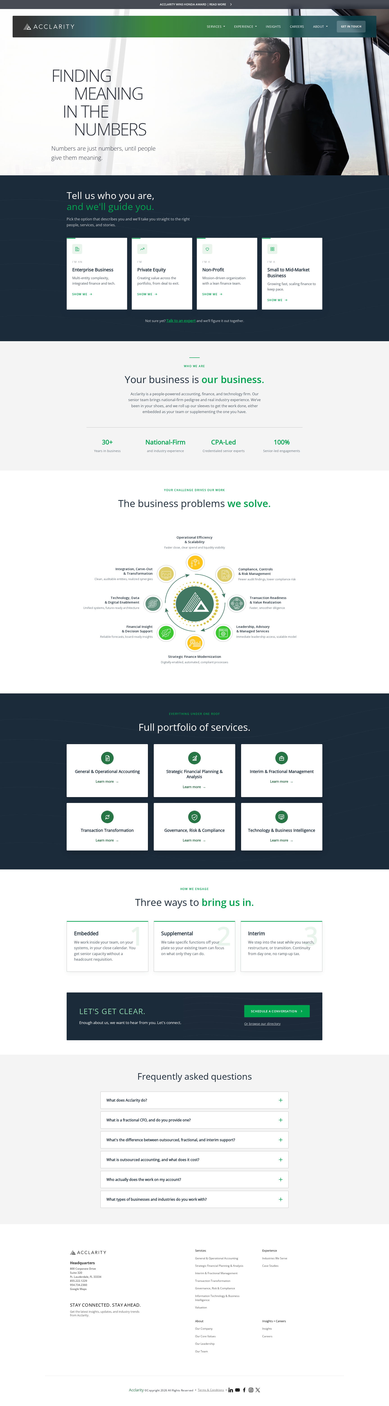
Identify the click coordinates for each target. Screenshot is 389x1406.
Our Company (204, 1329)
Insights (267, 1329)
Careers (267, 1336)
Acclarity (136, 1389)
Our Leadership (205, 1344)
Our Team (201, 1351)
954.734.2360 (78, 1285)
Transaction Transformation (212, 1281)
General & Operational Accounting (216, 1258)
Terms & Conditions (211, 1390)
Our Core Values (205, 1336)
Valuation (201, 1307)
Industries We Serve (274, 1258)
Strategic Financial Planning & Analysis (219, 1266)
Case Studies (270, 1266)
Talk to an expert (181, 320)
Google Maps (78, 1289)
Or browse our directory (262, 1024)
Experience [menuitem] (244, 26)
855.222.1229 (78, 1281)
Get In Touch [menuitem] (351, 26)
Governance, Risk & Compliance (215, 1288)
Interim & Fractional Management (216, 1273)
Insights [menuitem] (273, 26)
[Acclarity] (48, 26)
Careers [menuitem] (297, 26)
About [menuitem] (319, 26)
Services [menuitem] (215, 26)
